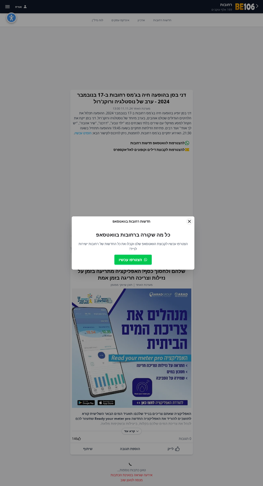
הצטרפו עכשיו (130, 259)
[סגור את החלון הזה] (189, 221)
